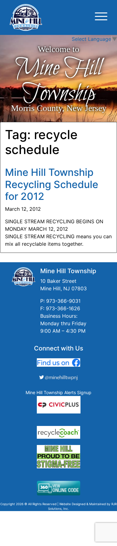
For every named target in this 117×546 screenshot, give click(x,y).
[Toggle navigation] (101, 17)
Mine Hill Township (58, 81)
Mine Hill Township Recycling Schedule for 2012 (51, 184)
